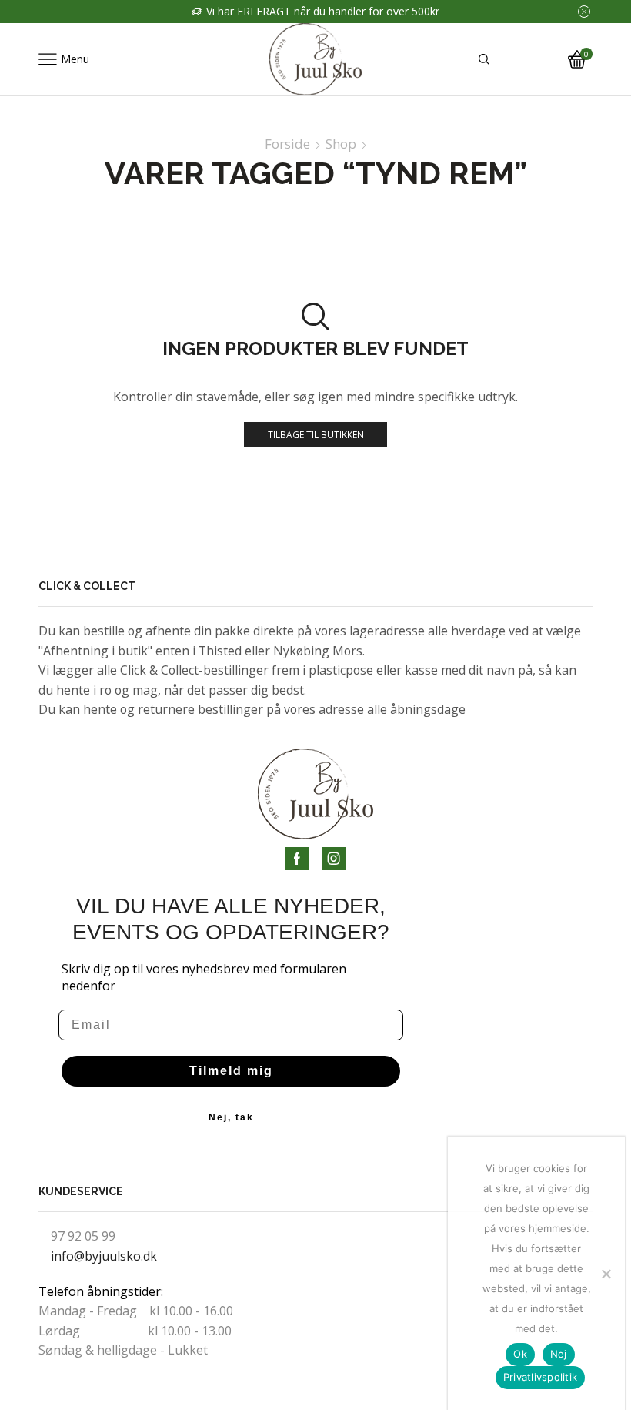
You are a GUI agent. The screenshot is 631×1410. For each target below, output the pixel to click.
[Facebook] (297, 858)
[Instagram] (334, 858)
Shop (341, 144)
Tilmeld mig (231, 1070)
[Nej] (605, 1273)
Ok (520, 1354)
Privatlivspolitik (540, 1377)
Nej (558, 1354)
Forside (287, 144)
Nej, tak (231, 1117)
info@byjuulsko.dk (104, 1256)
